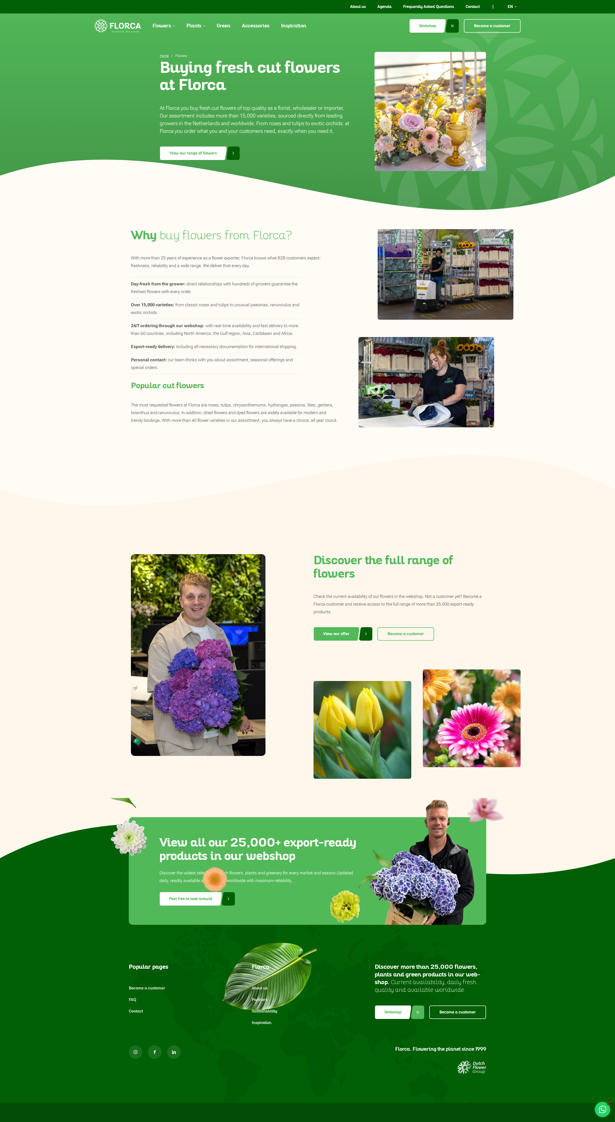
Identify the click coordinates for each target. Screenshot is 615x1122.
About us (358, 7)
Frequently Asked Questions (428, 7)
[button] (602, 1109)
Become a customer (492, 26)
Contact (473, 7)
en (510, 7)
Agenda (384, 7)
